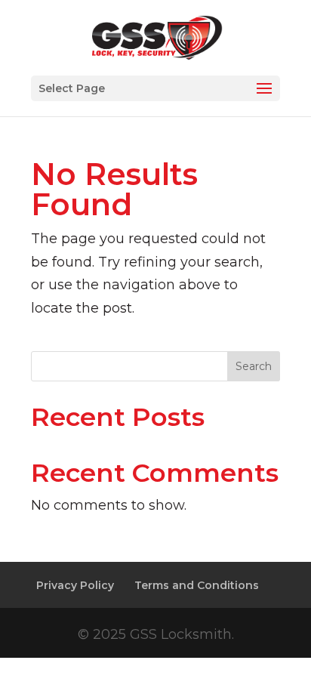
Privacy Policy (75, 585)
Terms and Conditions (196, 585)
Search (254, 366)
